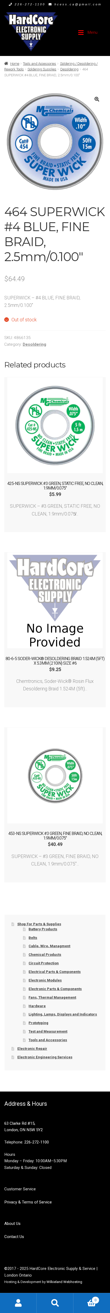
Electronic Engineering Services (44, 1057)
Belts (33, 938)
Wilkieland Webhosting (64, 1282)
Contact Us (14, 1236)
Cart (84, 1298)
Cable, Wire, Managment (49, 946)
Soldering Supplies (42, 69)
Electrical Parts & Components (55, 972)
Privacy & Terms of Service (28, 1202)
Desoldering (69, 69)
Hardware (37, 1006)
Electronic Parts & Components (55, 989)
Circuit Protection (44, 963)
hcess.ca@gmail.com (78, 4)
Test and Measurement (48, 1031)
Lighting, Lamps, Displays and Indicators (63, 1014)
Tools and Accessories (39, 64)
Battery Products (43, 929)
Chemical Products (45, 955)
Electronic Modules (45, 980)
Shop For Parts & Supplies (39, 924)
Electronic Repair (32, 1049)
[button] (96, 99)
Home (14, 64)
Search (55, 1303)
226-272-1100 (30, 4)
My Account (18, 1303)
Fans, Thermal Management (52, 997)
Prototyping (38, 1023)
